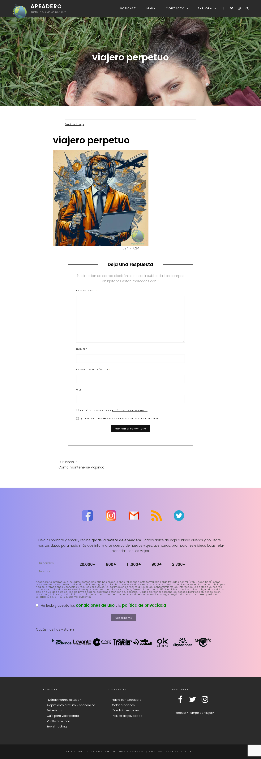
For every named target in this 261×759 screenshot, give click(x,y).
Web (79, 389)
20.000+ (87, 564)
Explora (205, 8)
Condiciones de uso (126, 710)
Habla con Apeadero (126, 700)
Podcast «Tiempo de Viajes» (194, 713)
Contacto (175, 8)
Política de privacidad (130, 410)
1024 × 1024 (130, 248)
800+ (111, 564)
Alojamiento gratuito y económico (71, 705)
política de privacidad (144, 605)
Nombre (83, 349)
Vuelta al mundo (58, 721)
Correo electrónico (93, 369)
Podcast (128, 8)
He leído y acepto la (114, 410)
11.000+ (134, 564)
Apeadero (46, 6)
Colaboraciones (123, 705)
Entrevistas (54, 710)
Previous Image (74, 124)
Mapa (151, 8)
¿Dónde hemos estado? (64, 700)
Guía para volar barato (63, 716)
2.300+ (179, 564)
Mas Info (203, 640)
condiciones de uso (95, 605)
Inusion (185, 751)
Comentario (86, 290)
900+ (157, 564)
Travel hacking (57, 726)
